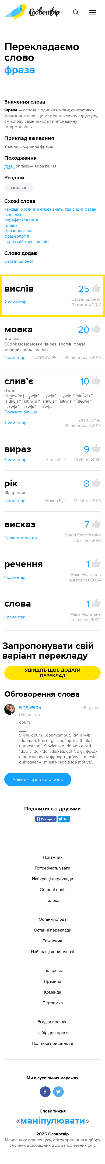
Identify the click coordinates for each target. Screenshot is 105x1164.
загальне (18, 187)
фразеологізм (18, 230)
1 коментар (14, 357)
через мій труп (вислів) (27, 241)
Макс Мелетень (85, 574)
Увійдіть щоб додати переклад (52, 673)
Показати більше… (22, 411)
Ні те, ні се (56, 459)
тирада (11, 225)
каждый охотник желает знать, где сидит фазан (50, 209)
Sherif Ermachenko (83, 534)
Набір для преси (52, 1032)
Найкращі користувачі (52, 951)
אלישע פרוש (45, 357)
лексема (12, 214)
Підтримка (53, 1002)
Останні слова (52, 919)
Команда (52, 992)
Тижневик (52, 940)
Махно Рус (55, 500)
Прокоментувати (20, 537)
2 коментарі (15, 301)
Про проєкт (52, 970)
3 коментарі (15, 459)
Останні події (52, 889)
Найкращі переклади (52, 878)
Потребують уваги (52, 867)
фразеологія (16, 236)
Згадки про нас (52, 1021)
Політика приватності (52, 1043)
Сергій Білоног (19, 261)
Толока (52, 900)
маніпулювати (52, 1121)
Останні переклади (52, 929)
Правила (52, 981)
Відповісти (29, 714)
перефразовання (21, 219)
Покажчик (52, 857)
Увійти (38, 779)
